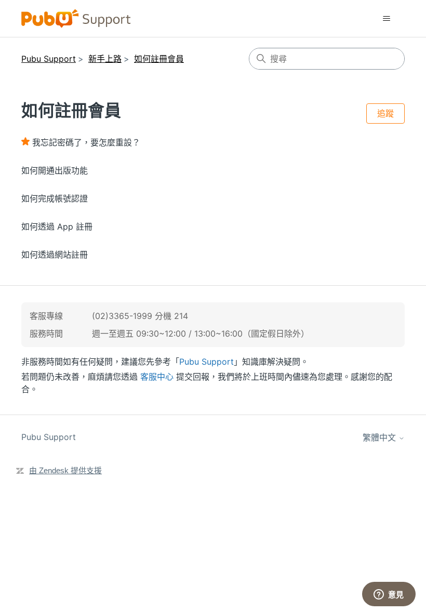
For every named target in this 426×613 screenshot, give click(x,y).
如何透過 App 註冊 (56, 226)
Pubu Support (48, 59)
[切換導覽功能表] (386, 18)
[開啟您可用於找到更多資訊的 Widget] (389, 595)
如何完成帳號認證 (54, 198)
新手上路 (105, 59)
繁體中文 (380, 437)
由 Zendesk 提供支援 (65, 470)
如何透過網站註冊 (54, 254)
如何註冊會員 (159, 59)
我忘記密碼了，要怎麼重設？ (86, 142)
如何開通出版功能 (54, 170)
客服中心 (157, 376)
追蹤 (385, 113)
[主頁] (76, 18)
